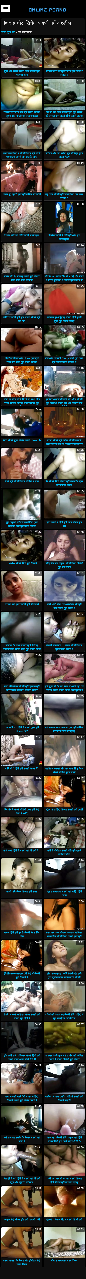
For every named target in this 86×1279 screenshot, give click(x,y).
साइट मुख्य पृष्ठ (8, 32)
